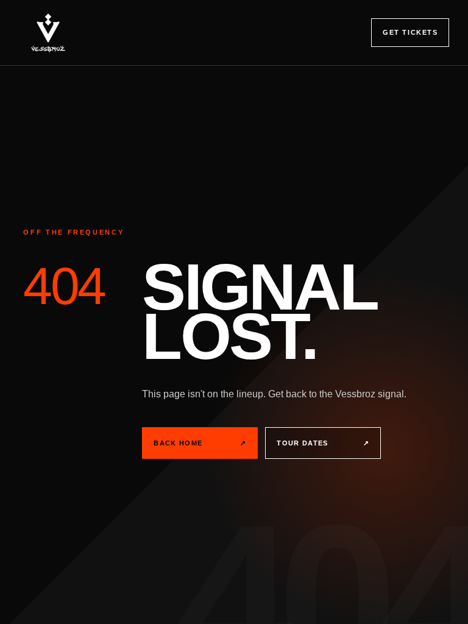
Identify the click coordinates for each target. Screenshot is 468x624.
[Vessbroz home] (48, 32)
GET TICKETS (410, 32)
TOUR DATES (323, 443)
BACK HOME (200, 443)
